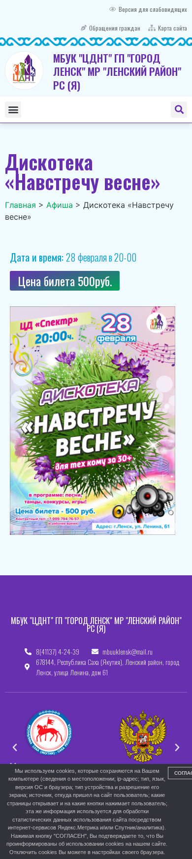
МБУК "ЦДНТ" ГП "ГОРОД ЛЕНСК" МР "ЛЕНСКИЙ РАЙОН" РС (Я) (117, 71)
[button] (13, 109)
